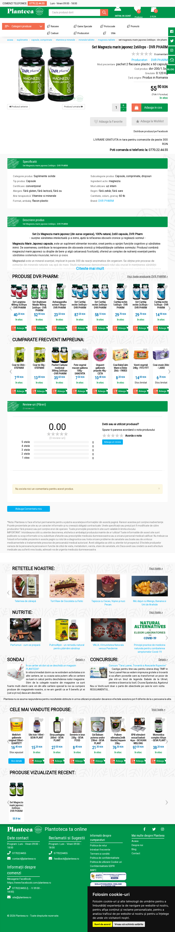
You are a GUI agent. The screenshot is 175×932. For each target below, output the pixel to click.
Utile (113, 33)
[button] (11, 307)
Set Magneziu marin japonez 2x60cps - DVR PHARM (16, 806)
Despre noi (137, 845)
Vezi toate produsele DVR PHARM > (147, 276)
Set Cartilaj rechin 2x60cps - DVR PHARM (100, 305)
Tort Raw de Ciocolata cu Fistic (66, 601)
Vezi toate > (158, 709)
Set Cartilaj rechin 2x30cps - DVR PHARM (141, 305)
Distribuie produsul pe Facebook (151, 131)
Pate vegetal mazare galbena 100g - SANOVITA (80, 369)
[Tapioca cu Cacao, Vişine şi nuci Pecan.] (109, 586)
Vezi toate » (156, 568)
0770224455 (19, 853)
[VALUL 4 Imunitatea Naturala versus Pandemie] (109, 630)
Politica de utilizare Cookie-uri (106, 862)
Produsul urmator (72, 106)
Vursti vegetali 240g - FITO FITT (141, 366)
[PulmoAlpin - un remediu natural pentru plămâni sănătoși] (68, 630)
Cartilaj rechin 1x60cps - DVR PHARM (120, 305)
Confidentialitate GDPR (102, 866)
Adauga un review (112, 442)
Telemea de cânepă (25, 601)
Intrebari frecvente (100, 849)
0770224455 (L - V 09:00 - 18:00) (24, 890)
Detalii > (80, 659)
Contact (136, 853)
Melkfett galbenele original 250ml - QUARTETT (16, 739)
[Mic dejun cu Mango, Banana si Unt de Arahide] (151, 586)
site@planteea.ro (21, 897)
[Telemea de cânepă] (26, 586)
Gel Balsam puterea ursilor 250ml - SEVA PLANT (98, 739)
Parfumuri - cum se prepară (25, 645)
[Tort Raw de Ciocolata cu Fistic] (68, 586)
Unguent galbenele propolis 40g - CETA (100, 369)
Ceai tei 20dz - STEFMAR (19, 366)
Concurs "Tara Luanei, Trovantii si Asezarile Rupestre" (137, 665)
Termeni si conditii (100, 853)
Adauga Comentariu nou (28, 508)
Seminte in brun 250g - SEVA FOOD (77, 737)
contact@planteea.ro (24, 858)
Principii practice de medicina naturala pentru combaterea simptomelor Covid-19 (149, 648)
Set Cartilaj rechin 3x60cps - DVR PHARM (80, 305)
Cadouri (54, 33)
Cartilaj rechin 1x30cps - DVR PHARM (161, 305)
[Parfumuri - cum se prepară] (26, 630)
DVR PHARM (106, 200)
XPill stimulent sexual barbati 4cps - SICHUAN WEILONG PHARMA (138, 740)
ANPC (93, 870)
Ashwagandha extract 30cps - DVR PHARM (59, 305)
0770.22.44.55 (158, 150)
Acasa (135, 841)
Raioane (55, 26)
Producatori (83, 33)
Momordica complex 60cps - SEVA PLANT (158, 737)
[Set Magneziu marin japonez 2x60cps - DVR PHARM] (46, 74)
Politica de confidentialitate (104, 857)
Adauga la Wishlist (152, 121)
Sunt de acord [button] (102, 924)
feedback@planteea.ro (66, 858)
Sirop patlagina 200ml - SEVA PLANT (57, 737)
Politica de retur (98, 845)
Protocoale (109, 26)
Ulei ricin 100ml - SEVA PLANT (37, 736)
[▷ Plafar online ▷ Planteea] (25, 11)
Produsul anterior (19, 106)
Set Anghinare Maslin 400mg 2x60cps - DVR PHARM (39, 306)
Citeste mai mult (90, 268)
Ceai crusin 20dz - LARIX (161, 366)
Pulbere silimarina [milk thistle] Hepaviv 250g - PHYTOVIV (118, 740)
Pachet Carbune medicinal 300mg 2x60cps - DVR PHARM (60, 369)
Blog (134, 849)
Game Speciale (84, 26)
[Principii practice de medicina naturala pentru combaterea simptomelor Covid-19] (151, 630)
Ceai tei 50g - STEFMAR (39, 366)
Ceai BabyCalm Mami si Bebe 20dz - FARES (120, 368)
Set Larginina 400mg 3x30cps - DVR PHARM (19, 305)
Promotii (135, 26)
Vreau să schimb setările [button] (129, 924)
